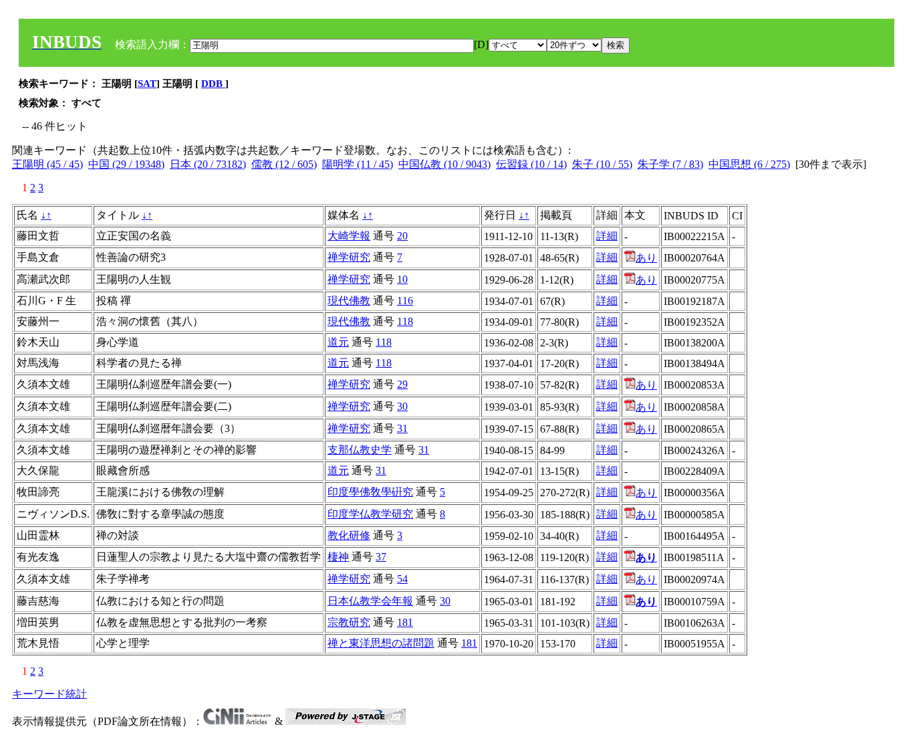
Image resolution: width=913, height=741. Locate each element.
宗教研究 (349, 622)
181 (405, 622)
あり (646, 257)
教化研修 (349, 535)
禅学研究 (349, 257)
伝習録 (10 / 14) (531, 164)
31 (402, 428)
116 (405, 300)
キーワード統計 (49, 694)
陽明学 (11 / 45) (357, 164)
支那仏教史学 (360, 449)
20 (402, 235)
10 (402, 279)
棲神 (338, 556)
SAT (147, 83)
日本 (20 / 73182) (208, 164)
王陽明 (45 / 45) (47, 164)
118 (405, 321)
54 (402, 579)
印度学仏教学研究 (370, 514)
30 (402, 406)
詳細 (607, 235)
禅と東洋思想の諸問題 (381, 643)
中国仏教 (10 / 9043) (444, 164)
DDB (213, 83)
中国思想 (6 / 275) (749, 164)
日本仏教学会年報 (370, 601)
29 (402, 384)
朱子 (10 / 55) (602, 164)
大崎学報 (349, 235)
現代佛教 (349, 300)
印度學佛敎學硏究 (370, 492)
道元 (338, 342)
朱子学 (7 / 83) (670, 164)
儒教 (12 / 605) (284, 164)
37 (381, 556)
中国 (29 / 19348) (126, 164)
